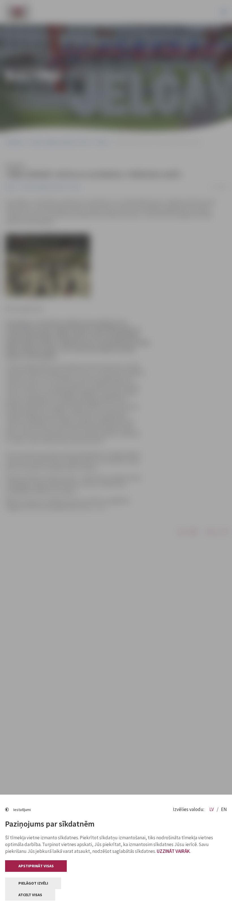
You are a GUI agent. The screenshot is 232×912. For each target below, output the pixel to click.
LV (212, 809)
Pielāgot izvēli (33, 883)
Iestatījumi (22, 809)
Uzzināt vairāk (173, 851)
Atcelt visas (30, 894)
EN (224, 809)
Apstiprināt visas (36, 865)
